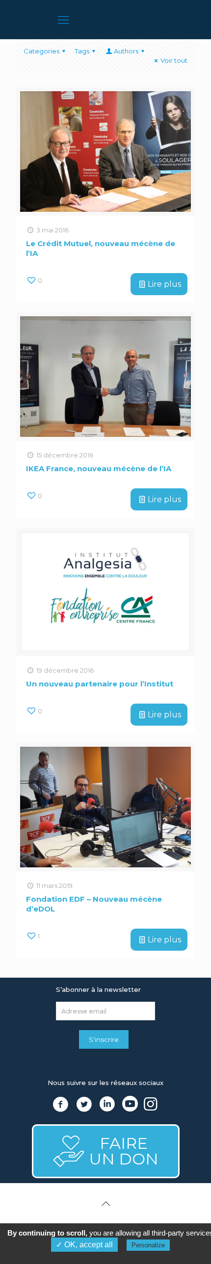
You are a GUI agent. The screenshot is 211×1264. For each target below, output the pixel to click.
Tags (82, 51)
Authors (126, 51)
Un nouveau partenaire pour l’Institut (99, 683)
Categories (41, 51)
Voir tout (173, 60)
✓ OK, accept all (84, 1244)
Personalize (148, 1245)
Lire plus (164, 284)
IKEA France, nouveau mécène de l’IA (98, 468)
